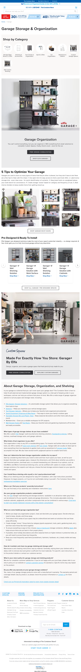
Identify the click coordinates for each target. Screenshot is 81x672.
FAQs (63, 612)
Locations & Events (12, 603)
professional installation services (15, 481)
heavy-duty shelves (29, 446)
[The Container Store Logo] (40, 7)
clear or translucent (43, 528)
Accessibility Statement (51, 654)
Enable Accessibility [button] (26, 610)
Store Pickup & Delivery (39, 603)
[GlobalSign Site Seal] (40, 669)
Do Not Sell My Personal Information (33, 654)
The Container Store (29, 1)
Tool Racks (26, 423)
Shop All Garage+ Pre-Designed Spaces (40, 288)
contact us (61, 574)
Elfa (17, 434)
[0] (76, 8)
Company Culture (11, 614)
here (50, 488)
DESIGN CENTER (21, 594)
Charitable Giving (11, 610)
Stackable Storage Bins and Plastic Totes (19, 416)
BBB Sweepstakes (24, 613)
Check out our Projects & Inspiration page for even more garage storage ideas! (31, 582)
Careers (9, 605)
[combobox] (39, 11)
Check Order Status (67, 605)
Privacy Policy (62, 654)
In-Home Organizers (38, 605)
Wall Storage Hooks (13, 423)
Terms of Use (71, 654)
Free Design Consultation (40, 152)
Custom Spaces (6, 594)
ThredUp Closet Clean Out (40, 614)
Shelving (9, 409)
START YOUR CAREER (39, 648)
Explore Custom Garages (47, 372)
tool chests (43, 446)
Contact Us (64, 603)
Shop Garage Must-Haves (40, 231)
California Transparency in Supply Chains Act (40, 663)
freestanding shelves (59, 434)
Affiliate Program (51, 610)
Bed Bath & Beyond (43, 1)
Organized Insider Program (54, 603)
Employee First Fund (12, 612)
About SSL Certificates (40, 671)
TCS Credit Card (51, 605)
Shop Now (13, 276)
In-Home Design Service (39, 607)
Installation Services (38, 610)
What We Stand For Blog (13, 607)
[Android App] (32, 631)
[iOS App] (17, 631)
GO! (66, 624)
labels (71, 528)
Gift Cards (22, 603)
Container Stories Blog (25, 607)
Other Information (11, 616)
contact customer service (35, 563)
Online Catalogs (24, 605)
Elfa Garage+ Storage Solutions (16, 404)
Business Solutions (38, 612)
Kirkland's (54, 1)
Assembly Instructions (67, 610)
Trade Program (51, 607)
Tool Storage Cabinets (13, 411)
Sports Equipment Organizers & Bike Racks (20, 413)
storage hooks (62, 448)
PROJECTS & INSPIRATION (38, 594)
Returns (63, 607)
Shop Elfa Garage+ (40, 158)
